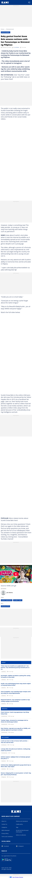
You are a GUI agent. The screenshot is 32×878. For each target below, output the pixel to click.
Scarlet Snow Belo (6, 600)
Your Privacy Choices (17, 877)
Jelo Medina (16, 47)
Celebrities (3, 671)
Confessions (3, 744)
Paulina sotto (5, 606)
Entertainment (10, 29)
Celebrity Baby (18, 600)
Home (2, 29)
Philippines (3, 777)
